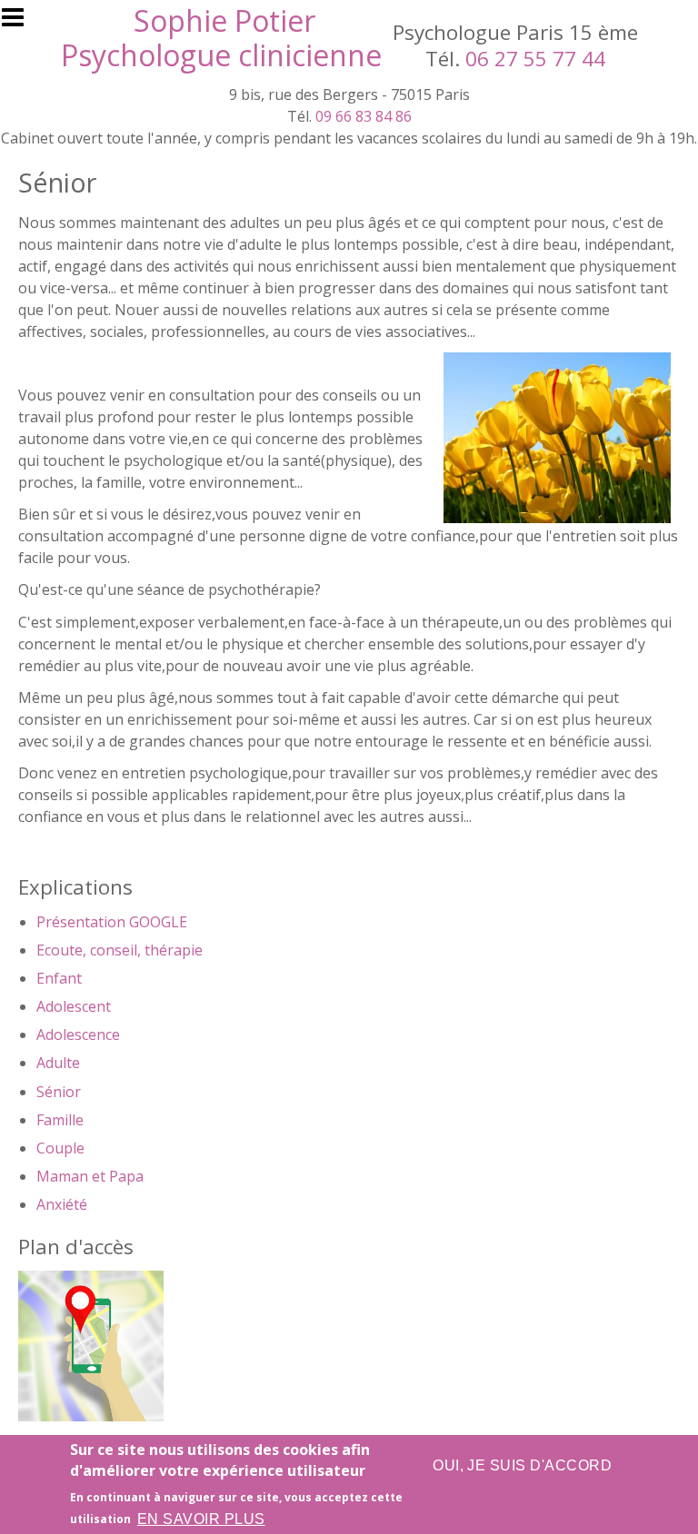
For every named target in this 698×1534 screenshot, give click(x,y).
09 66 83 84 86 (363, 116)
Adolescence (78, 1034)
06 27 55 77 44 (535, 59)
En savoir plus (201, 1519)
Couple (60, 1148)
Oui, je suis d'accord (522, 1465)
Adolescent (73, 1006)
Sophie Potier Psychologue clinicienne (221, 37)
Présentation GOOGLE (111, 922)
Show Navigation (21, 22)
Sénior (58, 1092)
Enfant (59, 978)
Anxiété (61, 1204)
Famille (60, 1120)
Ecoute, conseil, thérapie (119, 950)
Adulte (58, 1063)
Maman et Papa (90, 1176)
